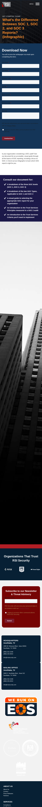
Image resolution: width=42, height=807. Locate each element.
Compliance (7, 805)
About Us (6, 789)
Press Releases (8, 793)
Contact (5, 791)
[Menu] (37, 4)
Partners (6, 795)
